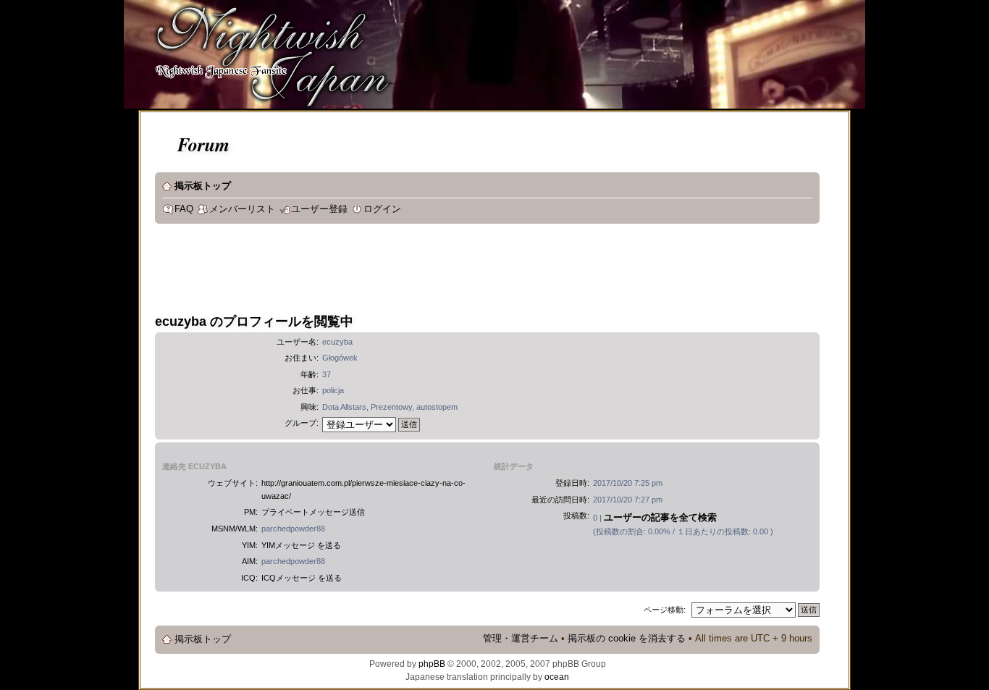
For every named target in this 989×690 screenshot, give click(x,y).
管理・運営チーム (520, 639)
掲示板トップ (202, 186)
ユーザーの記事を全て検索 (660, 517)
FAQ (183, 209)
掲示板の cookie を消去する (627, 639)
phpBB (431, 664)
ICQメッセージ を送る (301, 577)
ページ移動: (665, 609)
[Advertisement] (418, 270)
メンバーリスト (242, 209)
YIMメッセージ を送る (301, 545)
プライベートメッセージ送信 (313, 512)
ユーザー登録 (319, 209)
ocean (556, 677)
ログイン (382, 209)
